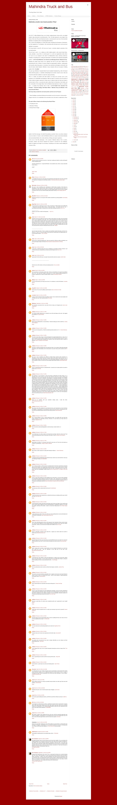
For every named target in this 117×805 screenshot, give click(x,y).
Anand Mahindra (80, 66)
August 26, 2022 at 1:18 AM (43, 731)
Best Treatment (35, 738)
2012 (74, 114)
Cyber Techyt (57, 663)
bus (78, 69)
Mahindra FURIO (76, 81)
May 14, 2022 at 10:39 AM (39, 702)
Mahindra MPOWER (75, 82)
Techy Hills (42, 641)
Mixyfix (33, 602)
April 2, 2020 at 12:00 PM (39, 238)
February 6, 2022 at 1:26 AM (41, 624)
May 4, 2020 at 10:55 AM (39, 247)
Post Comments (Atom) (38, 785)
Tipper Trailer (34, 171)
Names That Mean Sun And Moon (42, 340)
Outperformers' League (76, 90)
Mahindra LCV (43, 791)
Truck (76, 95)
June (75, 126)
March (75, 131)
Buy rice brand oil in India (56, 289)
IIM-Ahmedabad (85, 74)
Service (78, 92)
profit (86, 90)
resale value (73, 91)
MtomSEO (34, 195)
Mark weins (34, 185)
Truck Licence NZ (51, 726)
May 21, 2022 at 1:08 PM (39, 712)
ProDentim (56, 733)
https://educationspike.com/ (48, 392)
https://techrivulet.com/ (41, 532)
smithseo (34, 311)
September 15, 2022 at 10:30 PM (44, 752)
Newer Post (31, 783)
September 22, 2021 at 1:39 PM (42, 303)
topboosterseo (35, 731)
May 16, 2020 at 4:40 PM (39, 270)
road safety (79, 91)
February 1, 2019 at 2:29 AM (40, 177)
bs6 (72, 69)
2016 (74, 107)
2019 (74, 103)
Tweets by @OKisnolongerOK (76, 30)
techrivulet (39, 368)
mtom (33, 238)
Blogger (60, 796)
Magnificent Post (39, 419)
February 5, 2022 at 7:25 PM (41, 415)
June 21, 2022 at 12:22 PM (42, 722)
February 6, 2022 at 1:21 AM (41, 538)
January (75, 139)
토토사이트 (59, 249)
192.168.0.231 (38, 496)
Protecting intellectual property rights (58, 179)
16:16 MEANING (44, 458)
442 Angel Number (40, 314)
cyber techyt (57, 689)
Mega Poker (34, 204)
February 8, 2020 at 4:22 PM (42, 185)
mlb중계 (56, 225)
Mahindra (85, 77)
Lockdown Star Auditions (60, 435)
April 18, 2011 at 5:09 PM (38, 158)
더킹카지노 (51, 211)
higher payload (75, 74)
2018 (74, 104)
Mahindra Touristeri (50, 791)
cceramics (34, 295)
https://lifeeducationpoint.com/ (37, 550)
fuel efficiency (82, 72)
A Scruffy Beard (53, 488)
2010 (74, 141)
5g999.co (65, 696)
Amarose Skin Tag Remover (37, 761)
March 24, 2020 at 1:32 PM (42, 204)
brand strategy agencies (61, 190)
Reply (33, 173)
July (74, 125)
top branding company (57, 274)
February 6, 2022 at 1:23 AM (41, 572)
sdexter (33, 270)
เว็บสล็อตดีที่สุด (48, 707)
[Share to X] (53, 150)
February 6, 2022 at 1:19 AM (41, 486)
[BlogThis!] (52, 150)
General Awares (42, 576)
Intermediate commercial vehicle (76, 76)
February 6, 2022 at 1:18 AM (41, 448)
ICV (80, 74)
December (76, 117)
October (75, 120)
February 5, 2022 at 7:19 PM (41, 328)
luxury (81, 77)
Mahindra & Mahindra (35, 151)
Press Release (40, 15)
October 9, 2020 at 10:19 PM (41, 288)
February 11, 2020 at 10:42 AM (41, 195)
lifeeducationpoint (58, 410)
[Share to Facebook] (54, 150)
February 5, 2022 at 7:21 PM (41, 365)
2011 (74, 115)
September (76, 121)
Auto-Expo (77, 67)
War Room (80, 95)
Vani (33, 158)
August (75, 123)
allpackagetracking (63, 360)
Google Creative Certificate (47, 443)
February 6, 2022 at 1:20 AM (41, 501)
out (86, 89)
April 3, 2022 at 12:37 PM (39, 679)
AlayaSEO (34, 288)
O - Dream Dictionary (63, 329)
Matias (33, 177)
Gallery (33, 15)
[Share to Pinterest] (55, 150)
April (74, 129)
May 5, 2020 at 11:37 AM (39, 255)
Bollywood (85, 68)
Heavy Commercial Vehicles (78, 73)
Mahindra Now (84, 82)
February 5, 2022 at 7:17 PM (41, 311)
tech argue (59, 524)
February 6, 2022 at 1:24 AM (41, 599)
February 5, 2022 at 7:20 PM (41, 355)
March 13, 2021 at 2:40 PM (41, 295)
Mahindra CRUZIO (85, 80)
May (74, 128)
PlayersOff (58, 656)
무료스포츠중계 (44, 233)
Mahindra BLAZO (75, 80)
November (76, 118)
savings (84, 91)
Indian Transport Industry (82, 75)
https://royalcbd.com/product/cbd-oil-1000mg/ (54, 241)
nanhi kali (83, 89)
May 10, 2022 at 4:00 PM (39, 695)
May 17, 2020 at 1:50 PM (40, 279)
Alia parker (34, 669)
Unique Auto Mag (59, 583)
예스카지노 (63, 208)
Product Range (58, 15)
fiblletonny (34, 303)
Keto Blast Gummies (35, 747)
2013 (74, 112)
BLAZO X (81, 68)
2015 (74, 109)
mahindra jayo (84, 81)
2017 (74, 106)
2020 (74, 101)
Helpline (87, 73)
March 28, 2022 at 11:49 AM (42, 669)
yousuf (33, 679)
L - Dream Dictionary (59, 450)
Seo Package (54, 559)
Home (29, 15)
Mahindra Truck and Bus (51, 6)
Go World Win (46, 618)
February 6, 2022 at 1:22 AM (41, 546)
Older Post (65, 783)
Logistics (76, 77)
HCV (87, 72)
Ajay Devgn (73, 66)
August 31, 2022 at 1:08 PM (43, 738)
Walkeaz (33, 279)
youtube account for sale (36, 674)
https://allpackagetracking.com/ (47, 515)
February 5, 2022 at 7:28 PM (41, 425)
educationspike (63, 541)
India (74, 75)
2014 (74, 111)
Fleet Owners (75, 72)
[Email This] (50, 150)
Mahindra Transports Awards (61, 791)
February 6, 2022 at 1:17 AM (41, 432)
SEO (33, 702)
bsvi (75, 69)
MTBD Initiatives (49, 15)
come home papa (84, 69)
